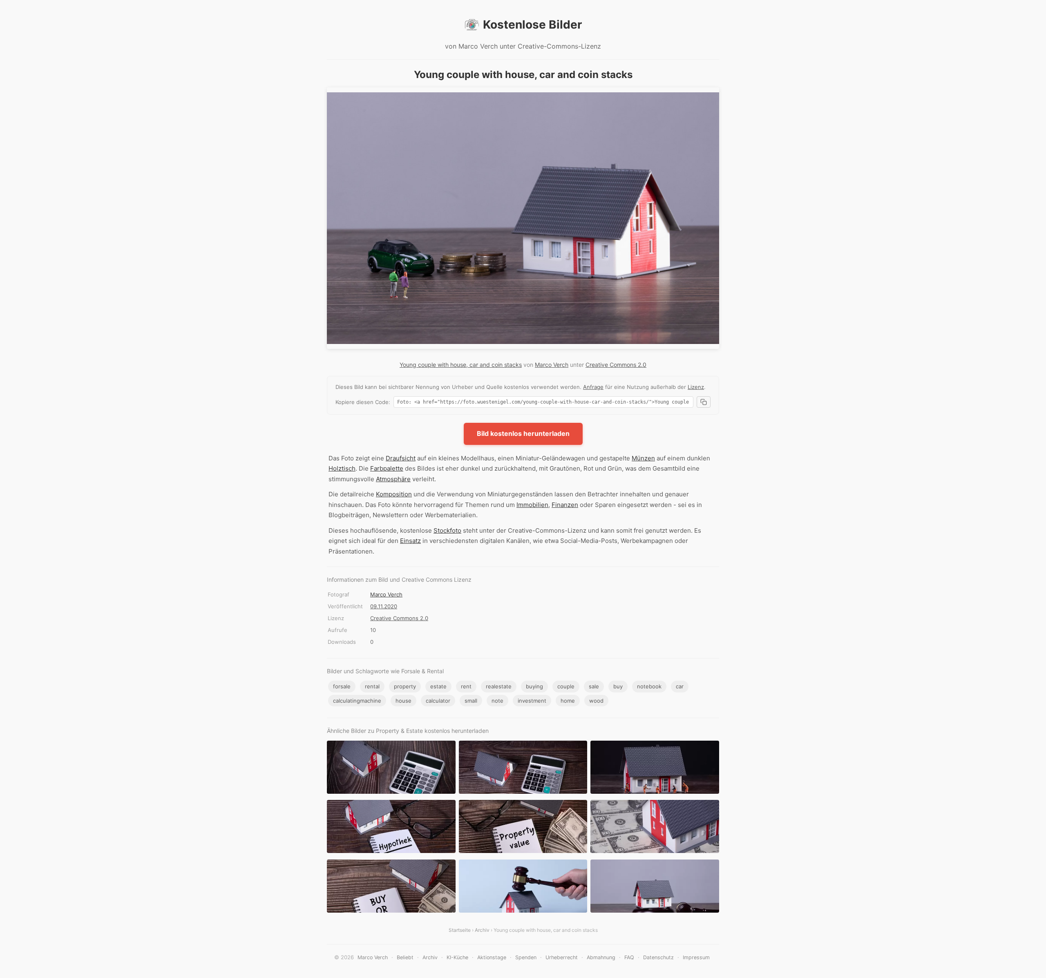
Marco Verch (551, 364)
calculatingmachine (357, 700)
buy (618, 686)
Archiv (482, 930)
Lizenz (696, 387)
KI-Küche (457, 957)
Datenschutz (658, 957)
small (471, 700)
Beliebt (405, 957)
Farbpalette (386, 468)
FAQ (629, 957)
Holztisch (342, 468)
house (403, 700)
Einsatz (410, 541)
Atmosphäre (393, 479)
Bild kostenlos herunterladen (523, 433)
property (405, 686)
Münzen (643, 458)
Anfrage (593, 387)
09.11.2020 (383, 606)
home (568, 700)
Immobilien (532, 505)
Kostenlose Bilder (532, 24)
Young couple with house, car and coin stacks (461, 364)
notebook (649, 686)
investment (532, 700)
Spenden (525, 957)
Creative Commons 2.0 (616, 364)
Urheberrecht (561, 957)
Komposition (394, 494)
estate (438, 686)
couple (565, 686)
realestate (499, 686)
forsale (342, 686)
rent (466, 686)
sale (594, 686)
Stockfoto (447, 530)
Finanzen (565, 505)
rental (372, 686)
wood (596, 700)
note (497, 700)
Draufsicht (401, 458)
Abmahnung (601, 957)
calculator (438, 700)
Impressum (696, 957)
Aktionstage (491, 957)
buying (534, 686)
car (680, 686)
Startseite (460, 930)
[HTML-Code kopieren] (704, 402)
